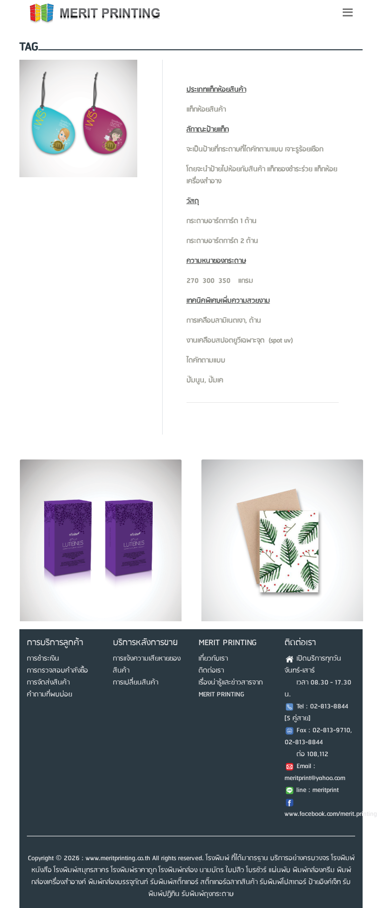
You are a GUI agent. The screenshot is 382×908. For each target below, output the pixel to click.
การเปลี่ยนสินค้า (135, 682)
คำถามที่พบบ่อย (49, 694)
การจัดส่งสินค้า (48, 682)
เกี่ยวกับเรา (213, 659)
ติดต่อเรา (211, 671)
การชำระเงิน (43, 659)
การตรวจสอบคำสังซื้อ (57, 671)
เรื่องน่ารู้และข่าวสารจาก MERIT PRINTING (230, 688)
